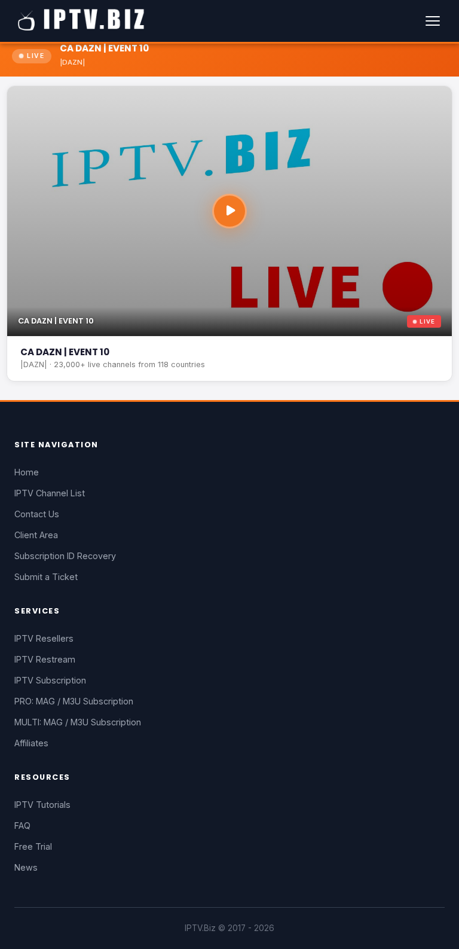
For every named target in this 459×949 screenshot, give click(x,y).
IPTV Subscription (50, 680)
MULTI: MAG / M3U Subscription (77, 722)
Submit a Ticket (46, 577)
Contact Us (36, 514)
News (26, 867)
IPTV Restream (44, 659)
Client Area (36, 535)
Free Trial (33, 846)
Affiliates (31, 743)
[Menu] (433, 20)
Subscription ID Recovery (65, 556)
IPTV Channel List (49, 493)
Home (26, 472)
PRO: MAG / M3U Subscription (73, 701)
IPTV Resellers (44, 638)
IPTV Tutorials (42, 805)
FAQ (22, 825)
